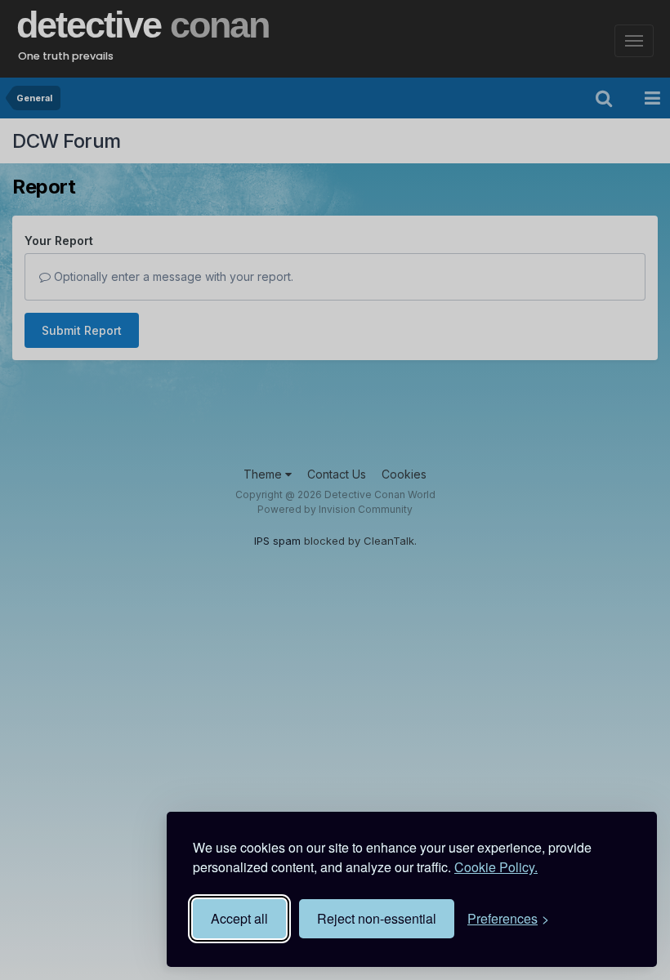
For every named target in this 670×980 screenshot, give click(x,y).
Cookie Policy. (496, 867)
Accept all (239, 918)
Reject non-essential (376, 918)
